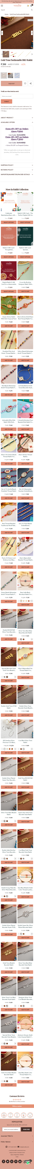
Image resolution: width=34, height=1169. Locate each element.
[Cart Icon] (31, 6)
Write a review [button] (17, 1106)
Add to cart (25, 291)
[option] (17, 2)
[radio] (4, 75)
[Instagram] (12, 1161)
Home (6, 14)
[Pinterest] (16, 1161)
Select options (9, 222)
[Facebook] (3, 1161)
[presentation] (32, 601)
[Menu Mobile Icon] (2, 6)
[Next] (32, 33)
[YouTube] (20, 1161)
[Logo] (17, 5)
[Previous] (2, 33)
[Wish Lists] (25, 83)
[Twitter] (7, 1161)
